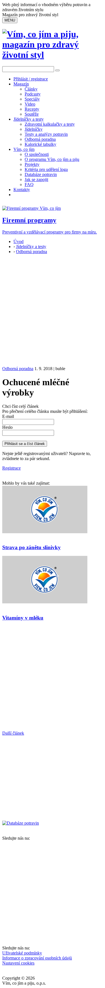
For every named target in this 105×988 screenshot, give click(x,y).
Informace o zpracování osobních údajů (37, 958)
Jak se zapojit (36, 179)
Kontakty (21, 189)
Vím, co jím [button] (23, 149)
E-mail (8, 416)
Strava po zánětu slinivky (31, 547)
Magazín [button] (21, 84)
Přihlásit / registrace (30, 79)
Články (31, 89)
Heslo (7, 427)
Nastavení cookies (18, 963)
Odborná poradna (40, 139)
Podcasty (33, 94)
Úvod (18, 241)
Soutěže (32, 114)
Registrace (11, 468)
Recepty (32, 109)
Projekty (32, 164)
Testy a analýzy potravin (46, 134)
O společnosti (37, 154)
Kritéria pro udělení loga (46, 169)
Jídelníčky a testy (28, 119)
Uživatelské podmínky (22, 953)
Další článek (13, 733)
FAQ (29, 184)
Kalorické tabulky (40, 144)
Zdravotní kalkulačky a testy (50, 124)
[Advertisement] (52, 311)
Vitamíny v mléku (22, 618)
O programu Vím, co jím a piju (52, 159)
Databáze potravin (41, 174)
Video (30, 104)
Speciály (32, 99)
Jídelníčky (34, 129)
